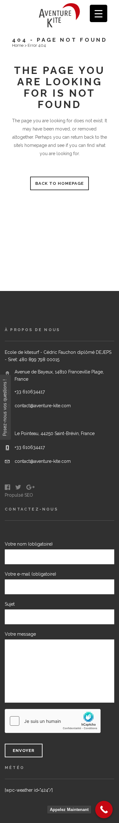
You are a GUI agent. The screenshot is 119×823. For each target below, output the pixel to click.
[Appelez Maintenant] (104, 809)
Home (17, 45)
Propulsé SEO (19, 495)
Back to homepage (59, 183)
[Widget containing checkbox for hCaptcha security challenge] (53, 721)
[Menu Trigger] (98, 13)
